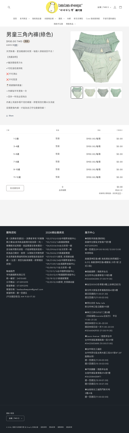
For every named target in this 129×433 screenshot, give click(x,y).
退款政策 (44, 427)
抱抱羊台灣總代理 (18, 427)
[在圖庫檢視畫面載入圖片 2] (90, 92)
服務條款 (61, 427)
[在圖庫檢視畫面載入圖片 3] (103, 92)
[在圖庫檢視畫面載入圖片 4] (116, 92)
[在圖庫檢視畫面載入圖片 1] (77, 92)
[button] (9, 7)
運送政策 (69, 427)
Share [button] (11, 115)
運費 (16, 45)
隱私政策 (52, 427)
